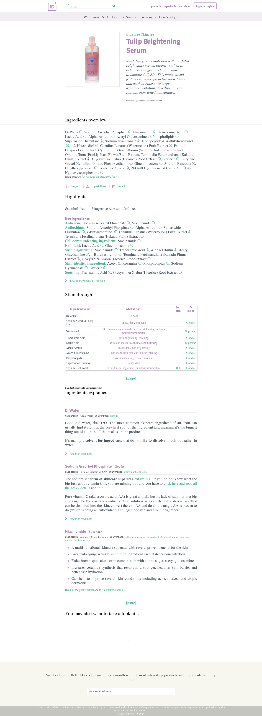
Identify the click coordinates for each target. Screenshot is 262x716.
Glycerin (169, 158)
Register (211, 6)
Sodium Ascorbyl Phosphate (105, 131)
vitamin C (143, 478)
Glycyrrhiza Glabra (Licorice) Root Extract (124, 158)
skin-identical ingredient (124, 353)
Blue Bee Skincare (140, 34)
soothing (143, 338)
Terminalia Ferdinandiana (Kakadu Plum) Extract (102, 236)
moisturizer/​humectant (134, 333)
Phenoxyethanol (116, 163)
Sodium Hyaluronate (120, 140)
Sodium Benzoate (177, 163)
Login (199, 6)
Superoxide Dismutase (82, 140)
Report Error (99, 186)
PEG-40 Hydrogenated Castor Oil (156, 167)
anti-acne (141, 322)
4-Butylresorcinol (179, 140)
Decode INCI (185, 6)
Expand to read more (80, 453)
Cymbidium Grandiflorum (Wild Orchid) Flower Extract (140, 149)
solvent (134, 316)
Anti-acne (73, 223)
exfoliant (115, 343)
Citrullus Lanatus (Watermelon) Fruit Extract (134, 145)
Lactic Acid (73, 136)
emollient (148, 358)
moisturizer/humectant (77, 540)
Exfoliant (72, 245)
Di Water (71, 131)
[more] (131, 378)
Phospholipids (163, 136)
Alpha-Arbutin (99, 136)
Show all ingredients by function (87, 280)
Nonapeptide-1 (153, 140)
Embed (120, 186)
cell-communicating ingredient (118, 329)
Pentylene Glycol (112, 167)
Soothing (72, 272)
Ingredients (170, 6)
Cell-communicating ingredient (90, 240)
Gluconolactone (146, 163)
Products (156, 6)
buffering (152, 343)
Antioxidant (74, 227)
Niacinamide (142, 131)
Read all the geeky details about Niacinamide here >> (95, 590)
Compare (75, 186)
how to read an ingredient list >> (101, 176)
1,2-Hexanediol (82, 145)
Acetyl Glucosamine (131, 136)
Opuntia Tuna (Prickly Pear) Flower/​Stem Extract (102, 154)
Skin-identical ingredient (85, 263)
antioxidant (128, 322)
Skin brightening (79, 250)
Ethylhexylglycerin (79, 167)
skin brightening (145, 329)
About (140, 714)
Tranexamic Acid (171, 131)
